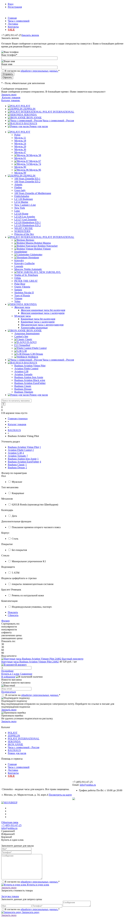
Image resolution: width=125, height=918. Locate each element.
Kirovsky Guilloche (24, 263)
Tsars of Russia (22, 295)
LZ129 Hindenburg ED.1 (27, 222)
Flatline (18, 187)
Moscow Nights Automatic (28, 269)
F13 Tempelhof (22, 345)
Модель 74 (35, 164)
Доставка (13, 23)
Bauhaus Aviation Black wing (29, 380)
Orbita (17, 278)
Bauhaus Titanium (23, 392)
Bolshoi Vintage (42, 248)
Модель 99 (20, 172)
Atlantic (18, 184)
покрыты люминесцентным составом (32, 584)
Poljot (17, 134)
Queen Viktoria (22, 286)
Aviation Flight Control (26, 368)
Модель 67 (35, 161)
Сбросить (13, 615)
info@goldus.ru (88, 784)
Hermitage (33, 257)
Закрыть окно (8, 94)
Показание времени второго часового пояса (36, 527)
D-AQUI (31, 342)
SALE (11, 29)
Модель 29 (20, 146)
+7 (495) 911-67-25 (11, 825)
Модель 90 (20, 167)
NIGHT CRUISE (23, 228)
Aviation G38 (21, 371)
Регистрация (15, 7)
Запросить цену (30, 912)
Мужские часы (22, 316)
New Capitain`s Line (25, 205)
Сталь (15, 538)
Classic (28, 339)
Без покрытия (19, 550)
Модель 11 (20, 137)
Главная (12, 18)
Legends (18, 266)
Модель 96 (35, 169)
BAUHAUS (30, 123)
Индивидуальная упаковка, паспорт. (32, 606)
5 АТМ (15, 572)
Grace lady (20, 190)
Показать (13, 612)
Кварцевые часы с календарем (38, 321)
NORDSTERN (22, 231)
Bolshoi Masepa (42, 243)
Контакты (13, 26)
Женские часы (22, 307)
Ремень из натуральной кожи (28, 595)
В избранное (8, 676)
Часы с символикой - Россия (58, 120)
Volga (17, 301)
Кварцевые (18, 493)
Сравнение (26, 673)
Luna (17, 210)
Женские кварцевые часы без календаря (43, 310)
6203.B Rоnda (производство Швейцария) (35, 504)
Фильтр (5, 620)
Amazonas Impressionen (27, 333)
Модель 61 (20, 158)
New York (19, 207)
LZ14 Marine (21, 202)
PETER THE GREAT (26, 280)
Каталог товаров (10, 97)
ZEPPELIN (29, 108)
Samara (18, 289)
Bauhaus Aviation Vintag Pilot (29, 365)
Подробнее (7, 671)
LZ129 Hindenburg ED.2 (27, 225)
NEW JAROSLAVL (50, 272)
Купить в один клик (37, 884)
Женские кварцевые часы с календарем (42, 313)
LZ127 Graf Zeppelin (25, 219)
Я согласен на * (32, 695)
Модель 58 (35, 155)
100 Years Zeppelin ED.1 (27, 178)
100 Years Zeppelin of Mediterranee (32, 193)
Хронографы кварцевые (34, 327)
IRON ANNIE (34, 117)
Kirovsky (19, 260)
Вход (10, 4)
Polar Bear (19, 283)
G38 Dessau (36, 354)
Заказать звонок (30, 35)
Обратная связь (9, 822)
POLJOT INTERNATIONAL (58, 111)
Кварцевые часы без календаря (38, 318)
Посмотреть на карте (60, 794)
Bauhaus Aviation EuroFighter (30, 383)
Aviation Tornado (23, 374)
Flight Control (39, 348)
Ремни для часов (38, 126)
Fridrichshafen (21, 196)
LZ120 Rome (21, 213)
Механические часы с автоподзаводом (42, 324)
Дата (14, 516)
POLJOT (25, 106)
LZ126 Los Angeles (24, 216)
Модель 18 (20, 140)
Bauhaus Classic (22, 386)
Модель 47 (20, 152)
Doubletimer (20, 251)
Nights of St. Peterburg (26, 275)
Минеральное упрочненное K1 (29, 561)
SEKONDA (30, 114)
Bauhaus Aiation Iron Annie (28, 377)
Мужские (17, 481)
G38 (24, 351)
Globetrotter (36, 254)
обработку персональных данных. (39, 70)
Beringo (30, 240)
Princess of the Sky (24, 234)
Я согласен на (32, 70)
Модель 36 (20, 149)
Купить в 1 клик (10, 673)
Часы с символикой (18, 20)
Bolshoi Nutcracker (48, 245)
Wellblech (33, 356)
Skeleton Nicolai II (24, 292)
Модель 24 (20, 143)
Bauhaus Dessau (22, 389)
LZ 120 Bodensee (23, 199)
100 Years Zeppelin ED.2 (27, 181)
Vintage (18, 298)
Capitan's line (21, 336)
